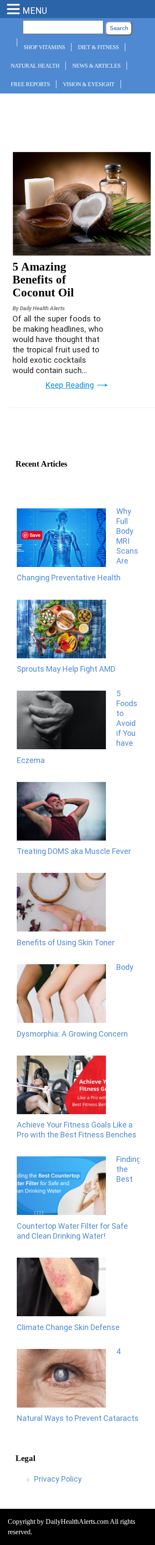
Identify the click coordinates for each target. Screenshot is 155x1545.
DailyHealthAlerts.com (77, 1521)
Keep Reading (69, 385)
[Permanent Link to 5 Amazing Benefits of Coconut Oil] (82, 253)
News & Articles (96, 65)
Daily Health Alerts (42, 308)
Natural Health (35, 65)
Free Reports (30, 84)
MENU (34, 11)
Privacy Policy (58, 1478)
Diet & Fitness (98, 47)
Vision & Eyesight (89, 84)
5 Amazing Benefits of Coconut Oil (43, 279)
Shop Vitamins (44, 47)
